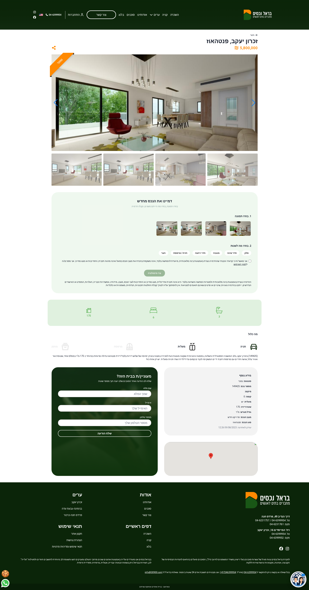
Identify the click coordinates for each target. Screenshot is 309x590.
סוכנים (131, 14)
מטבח (216, 253)
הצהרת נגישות (74, 540)
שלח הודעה (105, 433)
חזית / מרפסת (180, 253)
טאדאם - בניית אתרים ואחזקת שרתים (154, 587)
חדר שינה (232, 253)
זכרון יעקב (76, 502)
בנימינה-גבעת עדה (72, 508)
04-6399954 (54, 15)
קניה (165, 14)
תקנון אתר (76, 533)
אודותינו (142, 14)
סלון (246, 253)
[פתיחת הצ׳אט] (298, 579)
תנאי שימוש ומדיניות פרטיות (67, 546)
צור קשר (146, 515)
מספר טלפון (145, 417)
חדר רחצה (200, 253)
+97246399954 (228, 572)
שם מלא (147, 388)
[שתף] (54, 48)
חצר (163, 253)
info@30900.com (153, 572)
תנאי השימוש (240, 264)
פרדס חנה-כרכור (73, 515)
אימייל (148, 402)
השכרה (174, 14)
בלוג (121, 14)
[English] (41, 15)
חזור (252, 35)
